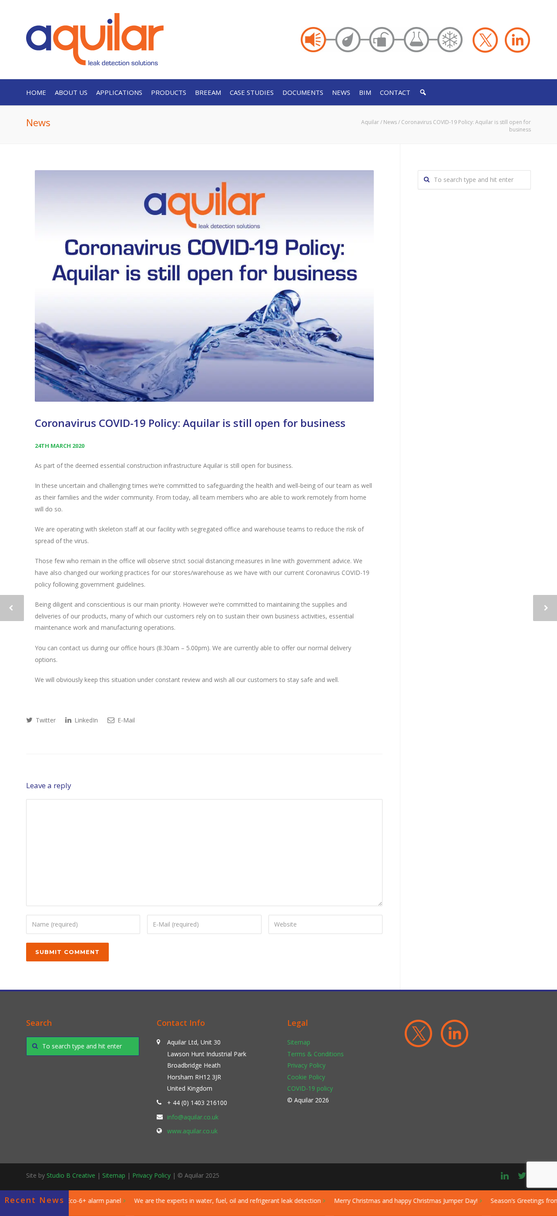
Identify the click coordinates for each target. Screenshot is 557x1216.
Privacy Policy (306, 1065)
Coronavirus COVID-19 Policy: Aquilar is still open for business (190, 423)
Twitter (45, 720)
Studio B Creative (71, 1175)
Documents (302, 92)
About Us (71, 92)
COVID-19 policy (310, 1088)
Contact (395, 92)
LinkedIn (85, 720)
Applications (119, 92)
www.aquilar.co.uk (192, 1131)
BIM (365, 92)
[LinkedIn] (504, 1175)
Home (36, 92)
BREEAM (208, 92)
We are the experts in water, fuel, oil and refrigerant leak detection (211, 1200)
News (341, 92)
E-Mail (125, 720)
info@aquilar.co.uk (192, 1117)
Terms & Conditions (315, 1054)
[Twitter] (522, 1175)
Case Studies (252, 92)
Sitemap (298, 1042)
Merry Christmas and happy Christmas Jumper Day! (390, 1200)
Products (168, 92)
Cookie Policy (306, 1077)
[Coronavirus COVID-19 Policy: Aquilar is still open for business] (204, 286)
